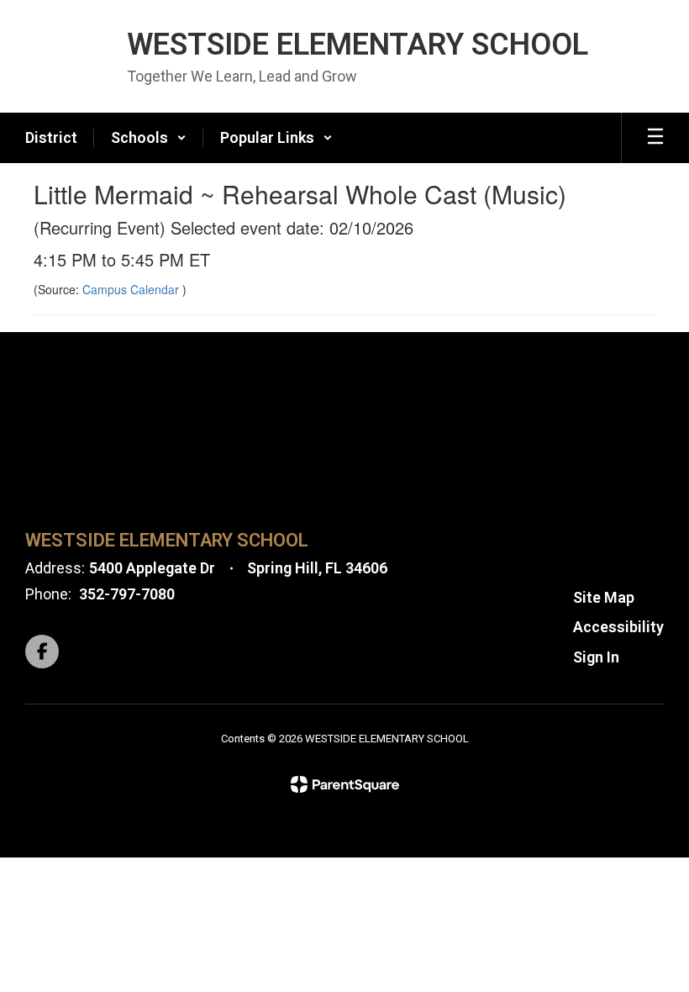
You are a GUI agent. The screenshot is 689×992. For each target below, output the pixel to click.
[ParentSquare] (345, 784)
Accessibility (618, 627)
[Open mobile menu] (655, 138)
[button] (148, 138)
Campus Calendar (132, 289)
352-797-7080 (127, 594)
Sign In (596, 657)
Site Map (603, 597)
